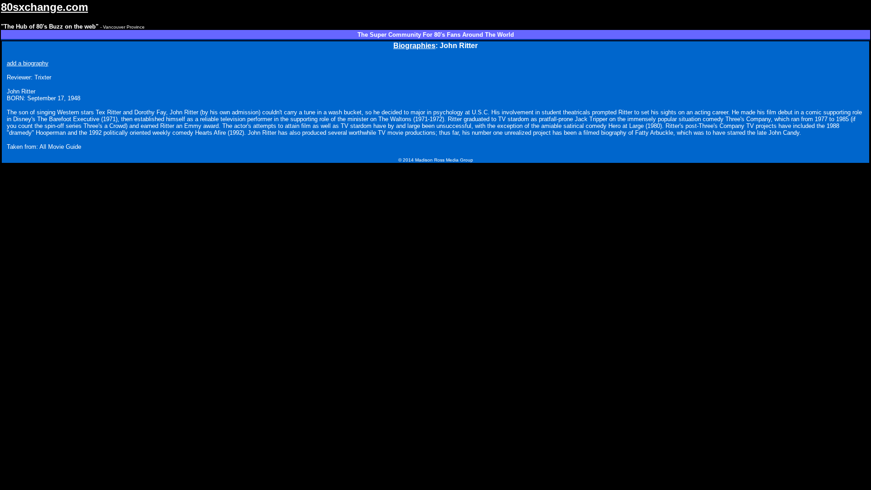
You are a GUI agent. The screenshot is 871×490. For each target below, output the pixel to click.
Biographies (414, 45)
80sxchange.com (44, 7)
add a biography (28, 63)
